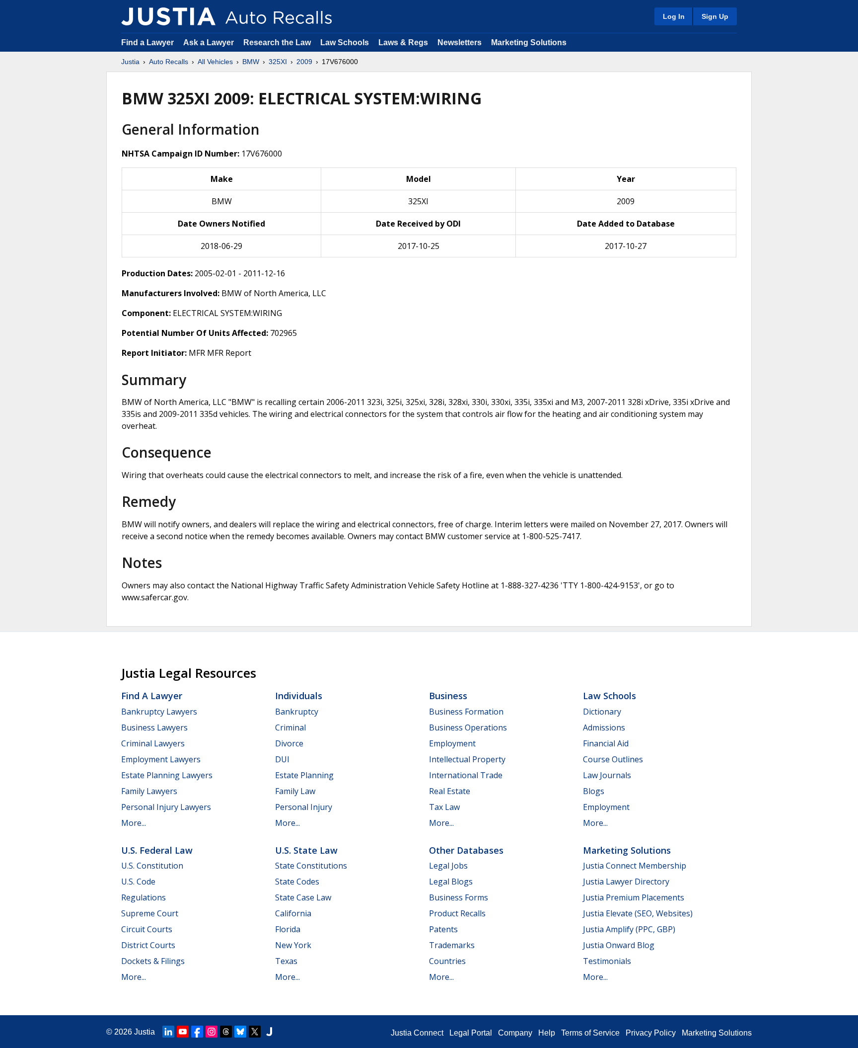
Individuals (298, 696)
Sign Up (715, 16)
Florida (287, 929)
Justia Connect (417, 1033)
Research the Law (277, 42)
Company (515, 1033)
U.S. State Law (306, 850)
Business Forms (458, 897)
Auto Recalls (168, 62)
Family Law (295, 791)
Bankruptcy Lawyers (159, 711)
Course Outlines (613, 759)
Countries (447, 961)
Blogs (593, 791)
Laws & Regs (403, 42)
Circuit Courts (146, 929)
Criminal (290, 727)
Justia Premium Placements (633, 897)
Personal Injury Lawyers (166, 807)
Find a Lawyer (147, 42)
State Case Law (303, 897)
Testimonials (607, 961)
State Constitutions (311, 865)
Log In (674, 16)
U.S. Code (138, 881)
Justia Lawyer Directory (626, 881)
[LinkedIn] (168, 1032)
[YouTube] (183, 1032)
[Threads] (226, 1032)
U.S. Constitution (152, 865)
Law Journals (607, 775)
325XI (278, 62)
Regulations (143, 897)
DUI (282, 759)
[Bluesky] (240, 1032)
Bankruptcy (296, 711)
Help (546, 1033)
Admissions (604, 727)
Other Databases (466, 850)
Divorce (289, 743)
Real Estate (449, 791)
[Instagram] (211, 1032)
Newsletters (459, 42)
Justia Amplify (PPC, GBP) (629, 929)
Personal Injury (303, 807)
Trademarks (452, 945)
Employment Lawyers (161, 759)
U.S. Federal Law (157, 850)
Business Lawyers (154, 727)
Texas (286, 961)
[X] (255, 1032)
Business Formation (466, 711)
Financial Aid (606, 743)
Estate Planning (304, 775)
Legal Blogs (451, 881)
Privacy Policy (651, 1033)
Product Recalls (457, 913)
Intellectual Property (467, 759)
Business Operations (468, 727)
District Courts (148, 945)
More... (133, 822)
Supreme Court (149, 913)
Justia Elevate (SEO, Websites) (638, 913)
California (293, 913)
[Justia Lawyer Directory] (269, 1032)
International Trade (465, 775)
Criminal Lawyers (153, 743)
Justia (130, 62)
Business (448, 696)
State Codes (297, 881)
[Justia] (168, 16)
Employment (452, 743)
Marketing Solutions (529, 42)
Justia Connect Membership (634, 865)
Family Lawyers (149, 791)
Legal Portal (470, 1033)
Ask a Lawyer (209, 42)
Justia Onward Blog (618, 945)
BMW (250, 62)
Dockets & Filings (153, 961)
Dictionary (602, 711)
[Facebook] (197, 1032)
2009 (304, 62)
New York (293, 945)
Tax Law (444, 807)
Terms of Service (590, 1033)
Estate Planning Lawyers (167, 775)
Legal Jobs (448, 865)
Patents (443, 929)
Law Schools (344, 42)
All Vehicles (215, 62)
